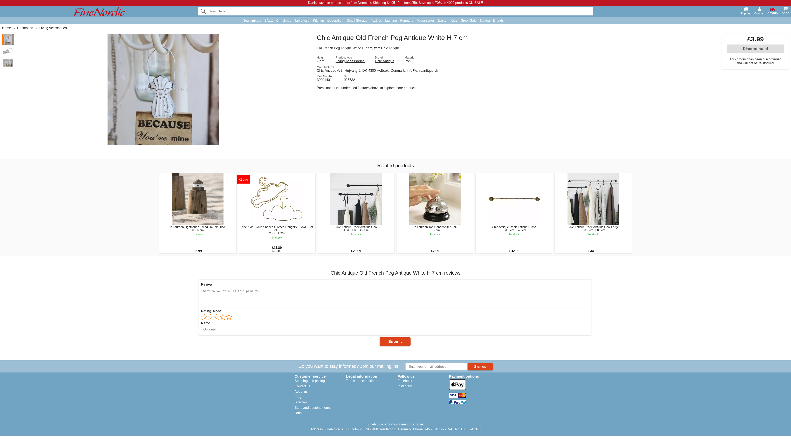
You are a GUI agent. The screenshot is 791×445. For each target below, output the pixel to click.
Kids (454, 20)
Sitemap (301, 402)
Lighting (391, 20)
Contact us (302, 386)
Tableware (302, 20)
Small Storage (357, 20)
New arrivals (252, 20)
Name (205, 323)
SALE (268, 20)
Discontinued (755, 49)
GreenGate (469, 20)
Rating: (211, 311)
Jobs (298, 413)
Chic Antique (384, 61)
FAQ (298, 397)
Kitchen (318, 20)
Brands (498, 20)
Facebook (405, 381)
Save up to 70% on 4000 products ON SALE (451, 3)
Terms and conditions (361, 381)
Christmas (283, 20)
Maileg (485, 20)
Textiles (376, 20)
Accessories (426, 20)
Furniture (406, 20)
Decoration (335, 20)
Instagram (405, 386)
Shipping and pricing (310, 381)
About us (301, 391)
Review (206, 284)
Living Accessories (350, 61)
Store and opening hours (313, 407)
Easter (442, 20)
